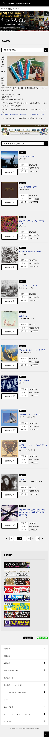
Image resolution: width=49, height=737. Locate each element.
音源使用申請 (8, 678)
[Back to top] (46, 734)
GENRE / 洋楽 (6, 8)
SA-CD (17, 8)
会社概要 (7, 649)
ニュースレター (9, 707)
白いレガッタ (24, 381)
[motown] (17, 623)
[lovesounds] (17, 614)
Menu (46, 3)
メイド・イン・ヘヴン (27, 156)
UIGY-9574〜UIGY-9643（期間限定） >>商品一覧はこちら (23, 114)
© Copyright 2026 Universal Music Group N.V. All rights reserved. (24, 728)
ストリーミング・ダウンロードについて (18, 714)
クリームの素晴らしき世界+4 (30, 252)
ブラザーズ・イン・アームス (29, 415)
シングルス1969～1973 (28, 187)
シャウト (22, 479)
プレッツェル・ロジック (28, 285)
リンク (6, 700)
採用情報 (7, 663)
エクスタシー (24, 316)
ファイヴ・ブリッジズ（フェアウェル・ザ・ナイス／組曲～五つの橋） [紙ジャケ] (32, 512)
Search (40, 3)
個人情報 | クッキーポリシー (14, 685)
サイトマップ (8, 722)
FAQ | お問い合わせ (11, 671)
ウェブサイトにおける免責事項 (15, 692)
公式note (7, 656)
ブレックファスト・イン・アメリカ (32, 350)
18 (37, 538)
